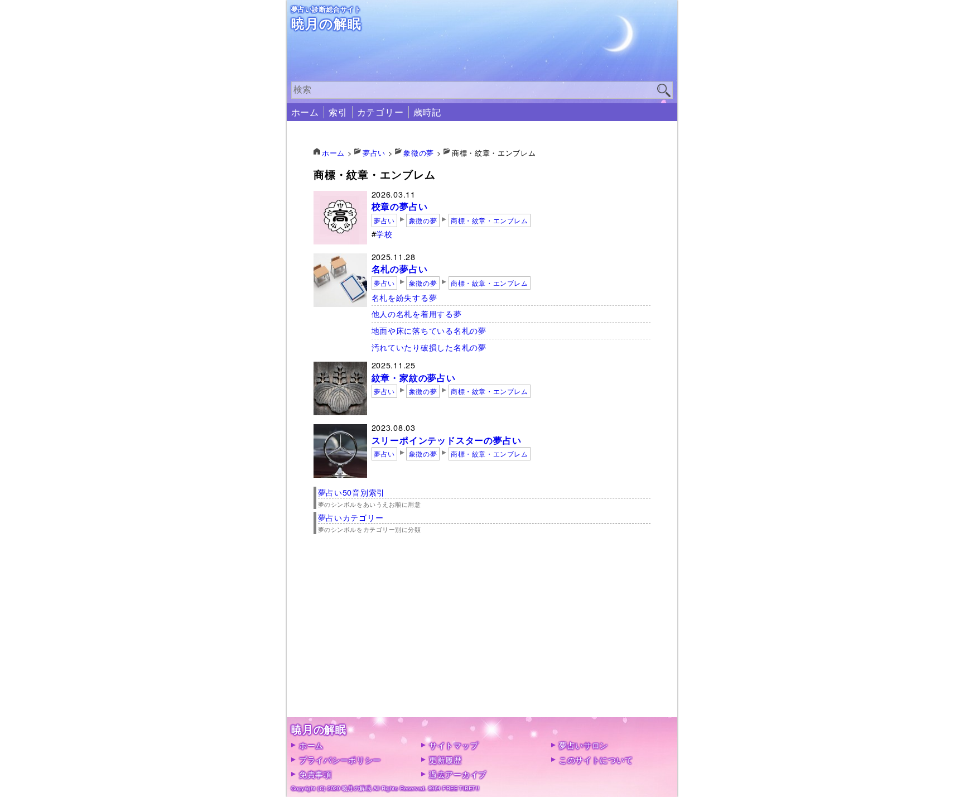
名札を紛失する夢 (404, 297)
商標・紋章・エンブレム (489, 220)
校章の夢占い (400, 206)
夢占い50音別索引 (351, 492)
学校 (384, 233)
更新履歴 (445, 759)
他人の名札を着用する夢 (417, 313)
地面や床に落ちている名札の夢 (429, 330)
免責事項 (315, 774)
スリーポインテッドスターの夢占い (447, 440)
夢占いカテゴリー (351, 517)
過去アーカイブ (457, 774)
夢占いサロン (583, 745)
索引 (338, 111)
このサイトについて (596, 759)
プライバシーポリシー (340, 759)
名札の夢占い (400, 268)
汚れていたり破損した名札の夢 (429, 347)
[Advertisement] (482, 639)
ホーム (305, 111)
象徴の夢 (423, 220)
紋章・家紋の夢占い (414, 377)
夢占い (384, 220)
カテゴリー (380, 111)
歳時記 (427, 111)
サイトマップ (453, 745)
